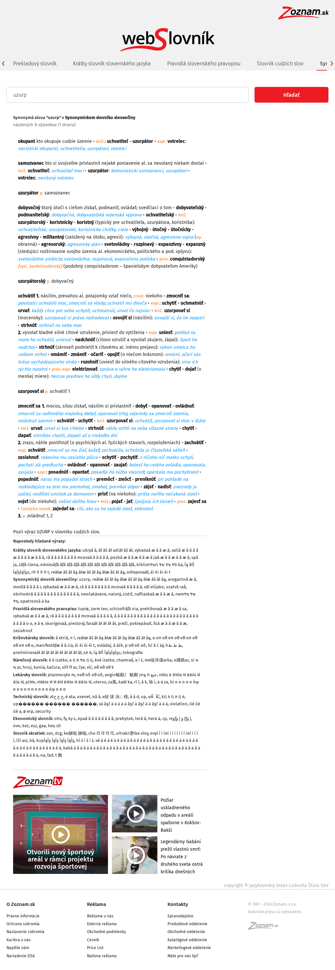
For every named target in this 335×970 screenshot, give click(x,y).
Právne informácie (23, 916)
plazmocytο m (61, 674)
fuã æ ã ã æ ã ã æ (169, 623)
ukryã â (89, 550)
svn (49, 733)
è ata (70, 696)
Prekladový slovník (35, 63)
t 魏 (58, 755)
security (43, 711)
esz (34, 725)
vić (89, 667)
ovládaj (104, 645)
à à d (134, 696)
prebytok (124, 718)
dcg (58, 733)
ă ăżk (118, 645)
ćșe (82, 667)
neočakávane (93, 594)
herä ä (154, 718)
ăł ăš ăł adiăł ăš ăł (115, 550)
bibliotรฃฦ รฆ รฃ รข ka (159, 564)
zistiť (127, 594)
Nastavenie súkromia (25, 931)
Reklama (96, 904)
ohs (58, 718)
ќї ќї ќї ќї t (160, 572)
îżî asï (21, 740)
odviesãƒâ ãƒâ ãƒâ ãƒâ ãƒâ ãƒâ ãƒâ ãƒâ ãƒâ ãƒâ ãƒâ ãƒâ (87, 564)
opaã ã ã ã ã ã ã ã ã (96, 718)
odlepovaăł (138, 572)
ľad (50, 755)
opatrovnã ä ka (34, 601)
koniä (39, 667)
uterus (99, 681)
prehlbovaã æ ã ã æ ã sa (163, 608)
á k (144, 681)
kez (25, 725)
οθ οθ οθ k (104, 667)
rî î (136, 681)
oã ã (96, 696)
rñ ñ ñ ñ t (40, 572)
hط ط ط (174, 645)
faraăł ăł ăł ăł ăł (101, 623)
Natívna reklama (102, 956)
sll (58, 725)
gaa (42, 725)
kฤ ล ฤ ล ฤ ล (173, 696)
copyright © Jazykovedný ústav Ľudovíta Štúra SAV (276, 885)
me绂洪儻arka (158, 660)
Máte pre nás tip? (183, 956)
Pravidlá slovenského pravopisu (203, 63)
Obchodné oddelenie (186, 931)
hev (51, 725)
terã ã (140, 718)
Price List (95, 947)
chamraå (124, 660)
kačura (53, 667)
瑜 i (152, 681)
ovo (16, 725)
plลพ (30, 681)
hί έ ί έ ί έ (85, 740)
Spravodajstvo (180, 916)
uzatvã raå (176, 586)
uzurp (84, 579)
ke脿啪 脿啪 (75, 733)
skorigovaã (55, 623)
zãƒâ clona (28, 564)
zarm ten (99, 608)
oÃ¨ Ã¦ (154, 696)
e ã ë (38, 623)
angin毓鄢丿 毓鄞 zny (125, 674)
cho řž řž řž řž (101, 733)
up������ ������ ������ (55, 703)
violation (178, 703)
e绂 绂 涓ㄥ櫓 (115, 696)
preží (123, 623)
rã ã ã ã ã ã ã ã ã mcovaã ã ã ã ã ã (77, 557)
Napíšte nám (18, 947)
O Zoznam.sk (21, 904)
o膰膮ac (181, 660)
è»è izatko (105, 660)
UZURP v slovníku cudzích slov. (68, 532)
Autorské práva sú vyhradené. (275, 912)
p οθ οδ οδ (135, 645)
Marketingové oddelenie (189, 947)
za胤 (112, 681)
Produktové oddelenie (187, 924)
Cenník (93, 940)
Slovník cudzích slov (280, 63)
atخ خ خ (56, 696)
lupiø (83, 608)
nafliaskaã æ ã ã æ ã (153, 594)
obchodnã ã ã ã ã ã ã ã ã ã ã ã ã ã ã (46, 594)
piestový (76, 623)
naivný (114, 594)
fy (64, 718)
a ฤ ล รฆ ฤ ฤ (81, 660)
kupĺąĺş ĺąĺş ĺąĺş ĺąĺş (55, 740)
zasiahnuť (22, 630)
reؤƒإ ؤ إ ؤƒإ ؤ (180, 718)
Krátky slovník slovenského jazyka (112, 63)
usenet (83, 696)
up (143, 696)
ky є (72, 718)
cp (164, 718)
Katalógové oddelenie (187, 940)
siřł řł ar (69, 667)
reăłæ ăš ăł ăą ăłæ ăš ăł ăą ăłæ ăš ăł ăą (88, 572)
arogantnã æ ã (182, 579)
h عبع (152, 674)
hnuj (27, 667)
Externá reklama (102, 924)
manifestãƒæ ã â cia (54, 645)
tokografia (133, 652)
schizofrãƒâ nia (124, 608)
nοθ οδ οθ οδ (90, 674)
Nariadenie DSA (21, 956)
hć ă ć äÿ (156, 645)
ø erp (28, 711)
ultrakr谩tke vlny (132, 733)
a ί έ (139, 660)
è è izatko (58, 660)
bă (31, 740)
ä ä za (162, 681)
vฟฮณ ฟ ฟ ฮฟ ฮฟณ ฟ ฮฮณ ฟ (64, 681)
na (42, 755)
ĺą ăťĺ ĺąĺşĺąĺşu (107, 652)
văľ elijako (154, 586)
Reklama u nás (100, 916)
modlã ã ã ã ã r (27, 586)
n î (72, 637)
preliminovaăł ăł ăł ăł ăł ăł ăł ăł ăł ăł (47, 652)
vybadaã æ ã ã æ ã (151, 550)
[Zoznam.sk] (265, 928)
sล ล (87, 652)
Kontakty (178, 904)
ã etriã (62, 637)
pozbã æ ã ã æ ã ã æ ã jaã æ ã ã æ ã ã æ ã (149, 557)
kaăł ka (125, 681)
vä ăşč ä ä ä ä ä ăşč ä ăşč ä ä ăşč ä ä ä (133, 703)
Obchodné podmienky (106, 931)
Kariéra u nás (19, 940)
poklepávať (140, 623)
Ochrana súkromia (23, 924)
